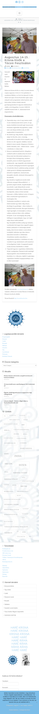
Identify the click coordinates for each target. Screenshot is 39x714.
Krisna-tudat (20, 473)
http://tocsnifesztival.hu (20, 298)
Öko (3, 350)
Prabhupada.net (6, 548)
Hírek (7, 68)
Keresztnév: (5, 687)
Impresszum (5, 572)
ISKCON (8, 464)
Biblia (6, 430)
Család (4, 341)
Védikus (8, 533)
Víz (18, 531)
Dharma (16, 434)
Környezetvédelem (28, 481)
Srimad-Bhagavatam (11, 509)
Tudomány (25, 514)
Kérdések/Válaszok (7, 356)
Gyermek (23, 443)
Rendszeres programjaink (12, 499)
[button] (19, 13)
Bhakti (25, 419)
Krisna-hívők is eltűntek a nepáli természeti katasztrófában (18, 376)
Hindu (6, 454)
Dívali (25, 434)
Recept (19, 495)
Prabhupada (8, 491)
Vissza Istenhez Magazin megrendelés (14, 611)
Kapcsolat (4, 576)
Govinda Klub (9, 443)
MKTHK (24, 486)
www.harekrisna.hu (23, 289)
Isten (22, 465)
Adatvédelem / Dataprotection (19, 710)
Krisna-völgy (11, 479)
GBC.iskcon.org (6, 553)
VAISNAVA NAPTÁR (10, 615)
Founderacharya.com (7, 551)
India (17, 456)
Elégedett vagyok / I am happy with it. (19, 705)
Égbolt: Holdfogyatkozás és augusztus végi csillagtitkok (18, 393)
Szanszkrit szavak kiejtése (11, 608)
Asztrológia (12, 415)
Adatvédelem (5, 567)
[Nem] (37, 702)
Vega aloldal (7, 589)
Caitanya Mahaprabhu (21, 429)
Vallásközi (7, 604)
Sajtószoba (5, 570)
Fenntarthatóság (8, 438)
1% (5, 416)
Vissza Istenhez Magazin (16, 527)
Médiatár (4, 345)
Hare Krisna (26, 448)
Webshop (4, 565)
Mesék (14, 485)
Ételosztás (4, 354)
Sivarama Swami (11, 504)
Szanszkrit (26, 508)
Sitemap (4, 574)
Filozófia (4, 347)
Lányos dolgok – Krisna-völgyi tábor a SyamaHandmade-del (16, 402)
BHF (23, 425)
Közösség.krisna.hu (7, 561)
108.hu (4, 559)
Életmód (4, 339)
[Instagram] (22, 2)
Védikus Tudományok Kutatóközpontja (12, 557)
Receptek (26, 68)
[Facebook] (17, 2)
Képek (23, 477)
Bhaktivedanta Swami (11, 424)
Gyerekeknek (5, 352)
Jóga (6, 472)
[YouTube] (19, 2)
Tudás (23, 517)
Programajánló (16, 68)
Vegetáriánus (8, 521)
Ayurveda (22, 415)
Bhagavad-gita (14, 419)
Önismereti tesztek (9, 597)
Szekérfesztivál (11, 514)
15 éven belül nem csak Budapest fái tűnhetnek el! (19, 385)
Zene (24, 532)
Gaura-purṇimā (21, 438)
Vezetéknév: (5, 681)
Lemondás (6, 484)
